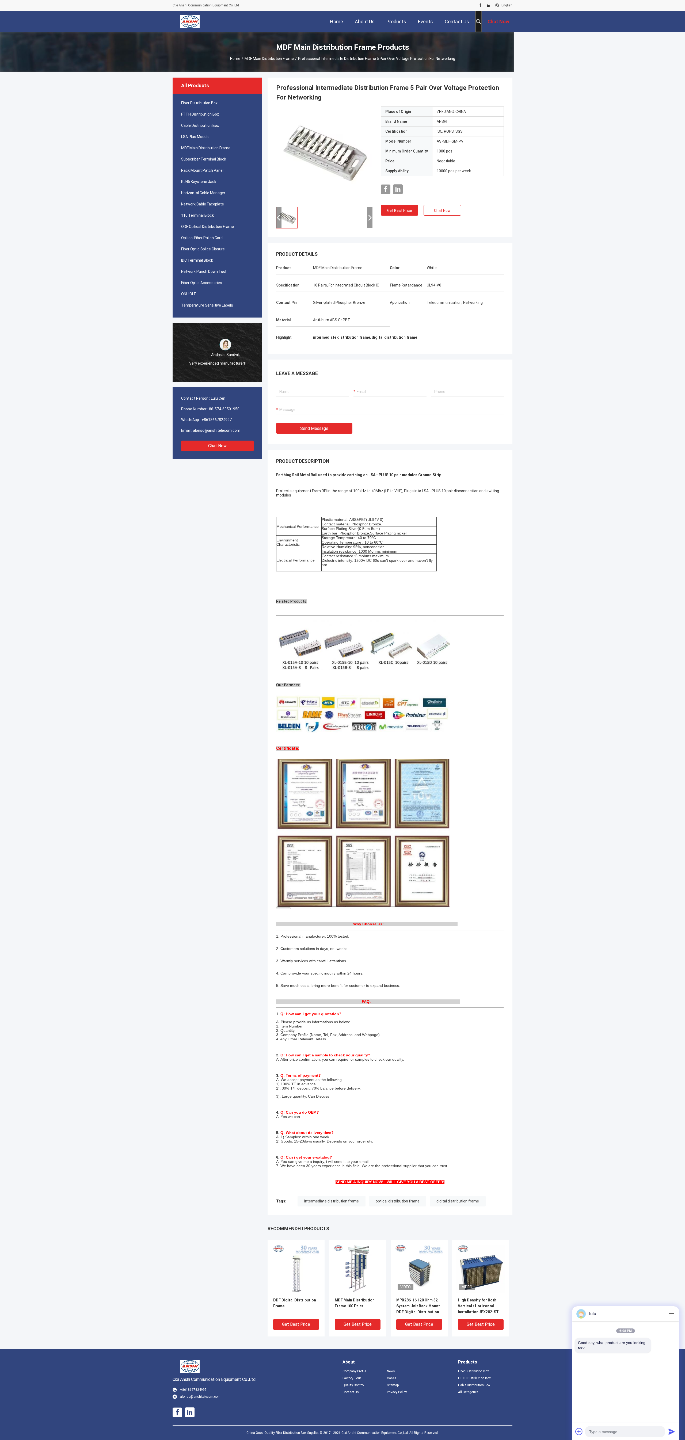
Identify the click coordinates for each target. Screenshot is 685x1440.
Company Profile (354, 1371)
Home (235, 58)
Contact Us (350, 1392)
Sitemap (393, 1385)
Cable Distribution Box (200, 125)
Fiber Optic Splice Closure (203, 249)
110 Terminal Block (197, 215)
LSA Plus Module (195, 137)
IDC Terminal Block (197, 260)
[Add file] (579, 1431)
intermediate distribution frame (331, 1201)
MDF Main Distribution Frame (269, 58)
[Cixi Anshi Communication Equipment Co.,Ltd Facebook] (480, 5)
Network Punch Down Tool (203, 271)
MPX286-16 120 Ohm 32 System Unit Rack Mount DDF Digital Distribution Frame (418, 1306)
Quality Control (353, 1385)
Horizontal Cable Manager (203, 193)
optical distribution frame (398, 1201)
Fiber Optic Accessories (201, 283)
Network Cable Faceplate (202, 204)
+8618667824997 (216, 420)
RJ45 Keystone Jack (198, 181)
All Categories (468, 1392)
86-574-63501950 (224, 409)
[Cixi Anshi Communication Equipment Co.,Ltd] (190, 21)
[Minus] (671, 1314)
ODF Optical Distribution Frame (207, 226)
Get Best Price (399, 210)
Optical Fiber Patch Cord (202, 238)
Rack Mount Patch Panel (202, 170)
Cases (391, 1378)
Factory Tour (351, 1378)
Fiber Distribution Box (199, 103)
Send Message (314, 428)
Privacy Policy (397, 1392)
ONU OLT (188, 294)
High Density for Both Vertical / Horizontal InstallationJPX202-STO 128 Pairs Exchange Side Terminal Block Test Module (479, 1306)
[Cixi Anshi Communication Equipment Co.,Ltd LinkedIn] (488, 5)
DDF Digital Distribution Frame (294, 1303)
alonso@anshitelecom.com (216, 430)
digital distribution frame (457, 1201)
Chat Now (217, 445)
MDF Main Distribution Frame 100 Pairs (355, 1303)
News (391, 1371)
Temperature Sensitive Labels (207, 305)
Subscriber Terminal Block (203, 159)
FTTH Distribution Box (200, 114)
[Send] (671, 1431)
